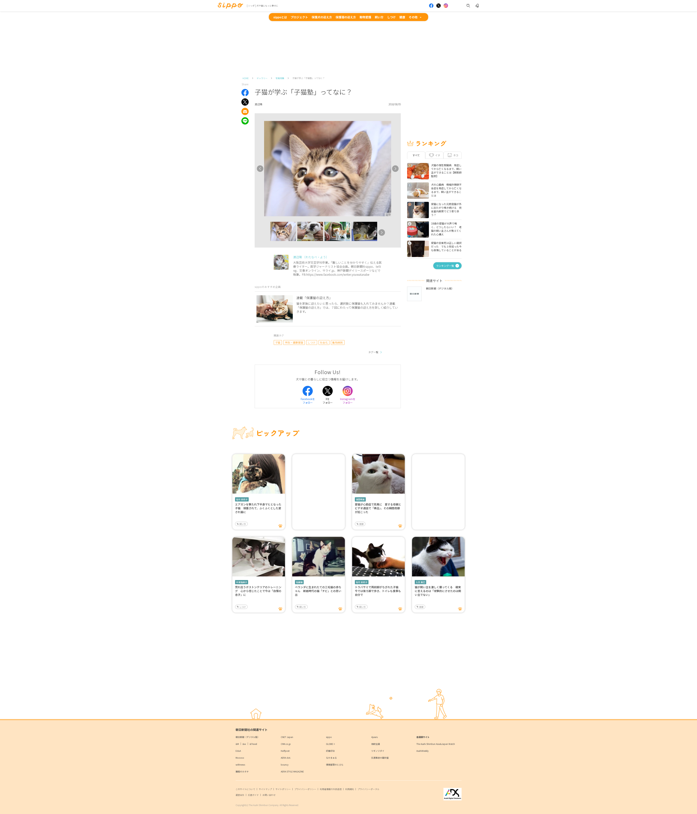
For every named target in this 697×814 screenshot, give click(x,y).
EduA (238, 750)
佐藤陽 (299, 582)
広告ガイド (253, 794)
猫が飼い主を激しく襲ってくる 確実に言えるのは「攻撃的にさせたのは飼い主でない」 (438, 591)
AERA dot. (286, 757)
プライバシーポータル (368, 789)
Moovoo (240, 757)
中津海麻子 (241, 582)
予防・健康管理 (294, 342)
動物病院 (337, 342)
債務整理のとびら (334, 764)
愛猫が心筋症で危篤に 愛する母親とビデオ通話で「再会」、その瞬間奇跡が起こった (378, 508)
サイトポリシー (283, 789)
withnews (240, 764)
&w (244, 743)
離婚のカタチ (242, 771)
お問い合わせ (269, 794)
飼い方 (379, 17)
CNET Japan (287, 736)
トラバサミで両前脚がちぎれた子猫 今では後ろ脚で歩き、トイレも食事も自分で (378, 591)
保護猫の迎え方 (346, 17)
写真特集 (280, 78)
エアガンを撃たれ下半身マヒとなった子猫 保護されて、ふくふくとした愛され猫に (258, 508)
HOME (245, 78)
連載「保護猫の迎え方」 (314, 297)
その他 (413, 17)
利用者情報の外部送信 (331, 789)
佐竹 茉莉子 (242, 499)
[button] (267, 232)
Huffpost (285, 750)
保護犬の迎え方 (322, 17)
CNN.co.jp (286, 743)
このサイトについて (245, 789)
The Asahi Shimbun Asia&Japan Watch (435, 743)
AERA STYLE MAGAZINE (292, 771)
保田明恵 (360, 499)
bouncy (284, 764)
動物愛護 (365, 17)
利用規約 (349, 789)
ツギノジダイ (377, 750)
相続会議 (375, 743)
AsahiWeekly (422, 750)
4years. (374, 736)
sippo (329, 736)
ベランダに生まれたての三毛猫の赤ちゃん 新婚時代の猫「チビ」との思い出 (318, 591)
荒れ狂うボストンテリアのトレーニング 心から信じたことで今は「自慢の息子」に (258, 591)
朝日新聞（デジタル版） (248, 736)
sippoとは (280, 17)
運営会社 (240, 794)
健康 (402, 17)
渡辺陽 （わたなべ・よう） (311, 257)
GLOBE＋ (330, 743)
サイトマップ (265, 789)
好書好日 (330, 750)
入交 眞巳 (420, 582)
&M (237, 743)
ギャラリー (262, 78)
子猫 (277, 342)
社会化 (324, 342)
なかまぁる (331, 757)
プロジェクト (299, 17)
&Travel (253, 743)
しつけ (391, 17)
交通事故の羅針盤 (380, 757)
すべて (416, 155)
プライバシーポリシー (305, 789)
